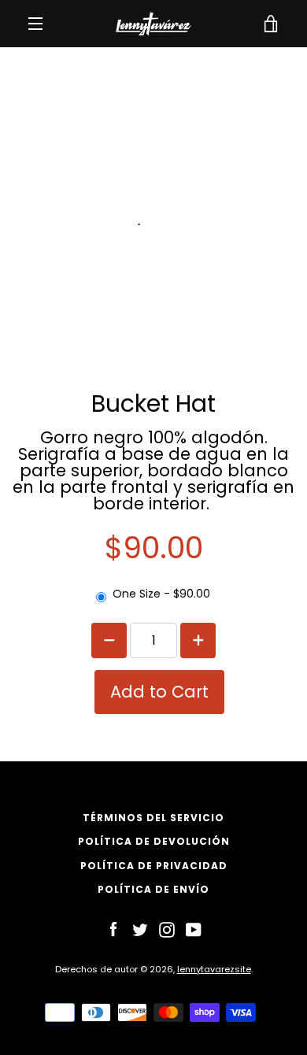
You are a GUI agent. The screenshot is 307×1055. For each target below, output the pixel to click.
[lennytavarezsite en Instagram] (167, 929)
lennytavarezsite (214, 969)
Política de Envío (153, 889)
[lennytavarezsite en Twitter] (140, 929)
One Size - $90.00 (161, 594)
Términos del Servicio (153, 817)
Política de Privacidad (153, 865)
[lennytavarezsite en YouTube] (194, 929)
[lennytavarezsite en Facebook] (113, 929)
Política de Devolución (154, 841)
